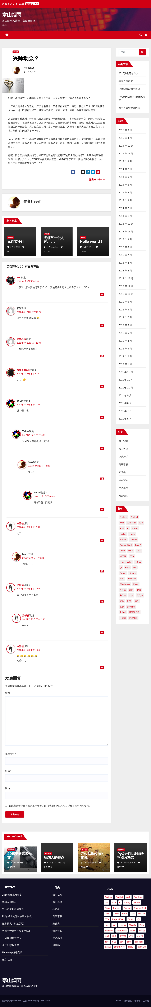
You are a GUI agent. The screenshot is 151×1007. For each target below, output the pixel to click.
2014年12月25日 (128, 863)
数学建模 (131, 606)
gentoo (133, 539)
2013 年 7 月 (125, 255)
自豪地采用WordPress (12, 1001)
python (138, 562)
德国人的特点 (126, 81)
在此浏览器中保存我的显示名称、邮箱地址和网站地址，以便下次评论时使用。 (50, 805)
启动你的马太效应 (11, 938)
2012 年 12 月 (126, 278)
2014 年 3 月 (125, 200)
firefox (123, 534)
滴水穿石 (123, 480)
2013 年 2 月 (125, 270)
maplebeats (23, 370)
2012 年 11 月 (126, 286)
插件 (137, 601)
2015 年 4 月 (125, 138)
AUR (122, 528)
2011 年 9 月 (125, 395)
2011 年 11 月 (126, 380)
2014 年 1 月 (125, 216)
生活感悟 (123, 488)
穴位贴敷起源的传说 (129, 89)
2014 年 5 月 (125, 185)
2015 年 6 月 (125, 130)
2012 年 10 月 (126, 294)
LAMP (138, 545)
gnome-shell (126, 545)
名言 (131, 595)
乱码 (131, 590)
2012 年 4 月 (125, 341)
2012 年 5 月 (125, 333)
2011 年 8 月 (125, 403)
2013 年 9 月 (125, 239)
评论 (8, 693)
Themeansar (45, 1001)
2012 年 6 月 (125, 325)
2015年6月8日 (17, 863)
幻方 (129, 601)
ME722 (123, 556)
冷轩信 (20, 523)
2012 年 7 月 (125, 317)
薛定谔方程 (134, 612)
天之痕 (140, 595)
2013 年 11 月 (126, 231)
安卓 (122, 601)
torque (123, 573)
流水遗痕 (128, 1001)
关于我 (146, 1001)
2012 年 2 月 (125, 356)
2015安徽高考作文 (128, 73)
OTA (132, 556)
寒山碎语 (123, 449)
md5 (139, 551)
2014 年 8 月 (125, 161)
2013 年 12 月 (126, 224)
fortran (123, 539)
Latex (122, 551)
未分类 (15, 52)
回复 (102, 294)
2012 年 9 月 (125, 302)
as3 (141, 523)
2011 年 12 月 (126, 372)
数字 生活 (7, 959)
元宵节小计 (96, 179)
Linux (130, 551)
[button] (140, 35)
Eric (19, 277)
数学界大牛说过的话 (129, 108)
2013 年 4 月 (125, 263)
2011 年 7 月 (125, 411)
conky (135, 528)
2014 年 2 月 (125, 208)
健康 (139, 590)
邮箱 (8, 771)
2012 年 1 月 (125, 364)
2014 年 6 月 (125, 177)
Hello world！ (91, 241)
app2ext (123, 517)
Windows (132, 578)
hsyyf (31, 68)
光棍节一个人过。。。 (54, 240)
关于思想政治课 (10, 945)
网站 (7, 788)
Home (118, 1001)
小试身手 (123, 456)
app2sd (134, 517)
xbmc (135, 584)
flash (132, 534)
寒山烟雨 (11, 14)
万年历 (123, 590)
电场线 (123, 612)
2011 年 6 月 (125, 419)
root (127, 567)
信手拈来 (123, 441)
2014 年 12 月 (126, 146)
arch (122, 523)
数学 (122, 606)
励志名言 (21, 339)
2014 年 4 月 (125, 192)
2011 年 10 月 (126, 387)
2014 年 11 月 (126, 153)
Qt (121, 567)
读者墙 (137, 1001)
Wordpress (125, 584)
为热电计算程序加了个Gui (16, 931)
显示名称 (10, 753)
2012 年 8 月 (125, 309)
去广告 (123, 595)
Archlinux (131, 523)
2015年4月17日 (54, 863)
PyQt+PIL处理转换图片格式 (130, 856)
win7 (122, 578)
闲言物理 (123, 495)
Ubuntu (132, 573)
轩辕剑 (123, 618)
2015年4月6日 (90, 863)
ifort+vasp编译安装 (12, 952)
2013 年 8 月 (125, 247)
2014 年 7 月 (125, 169)
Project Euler (126, 562)
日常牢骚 (123, 464)
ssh (135, 567)
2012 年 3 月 (125, 348)
